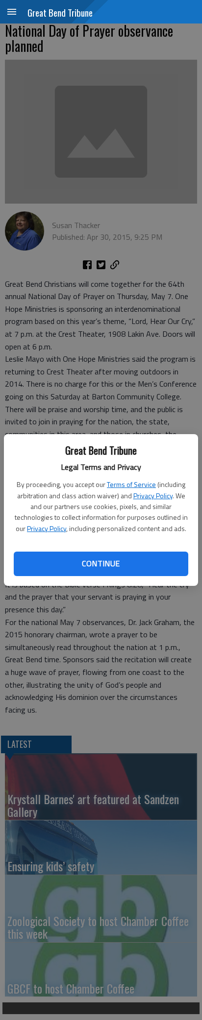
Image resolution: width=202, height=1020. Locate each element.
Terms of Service (131, 484)
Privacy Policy (153, 495)
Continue (101, 563)
